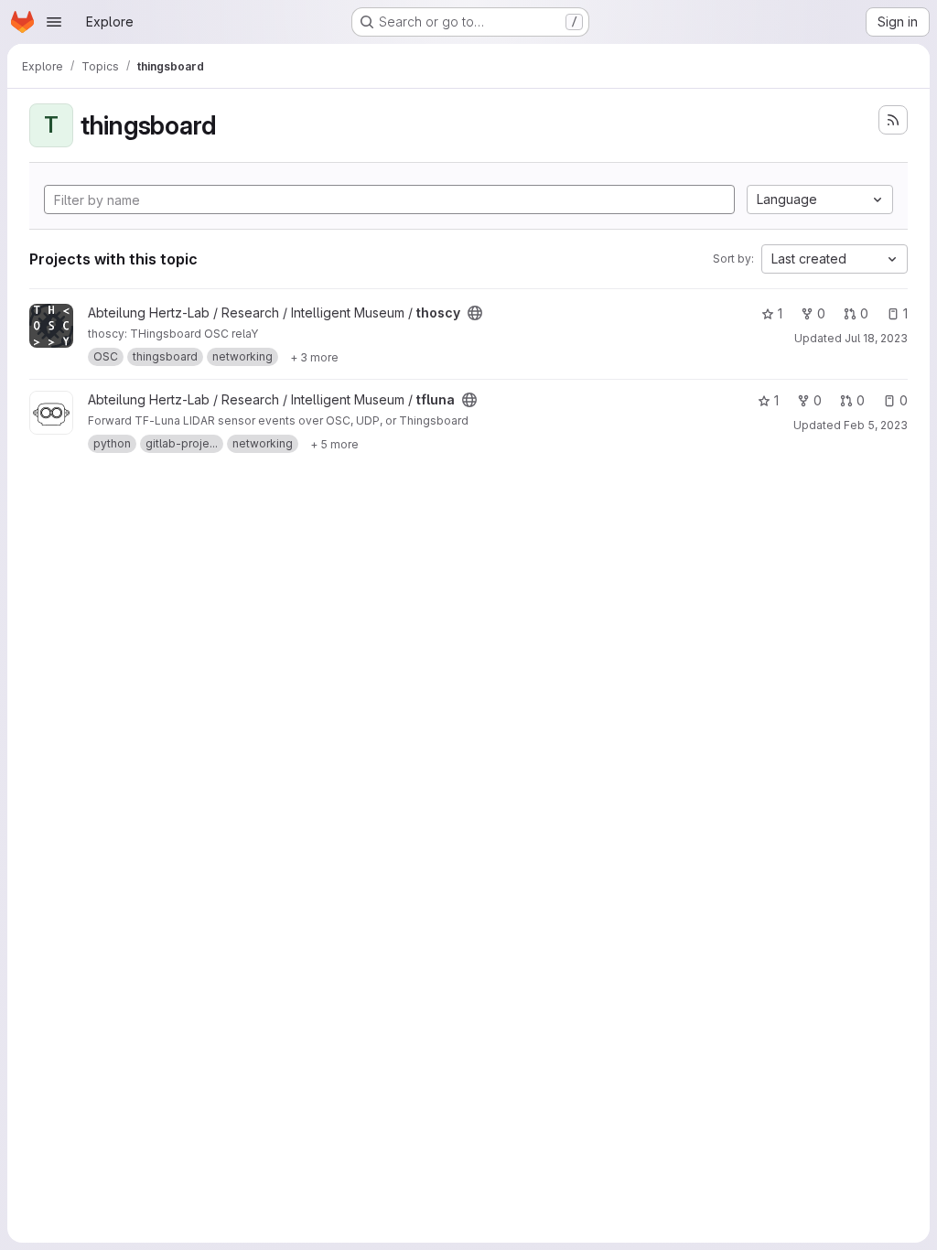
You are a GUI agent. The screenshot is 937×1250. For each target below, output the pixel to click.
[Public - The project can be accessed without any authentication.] (475, 313)
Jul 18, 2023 (876, 338)
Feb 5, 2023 (876, 425)
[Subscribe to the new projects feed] (893, 120)
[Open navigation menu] (54, 22)
